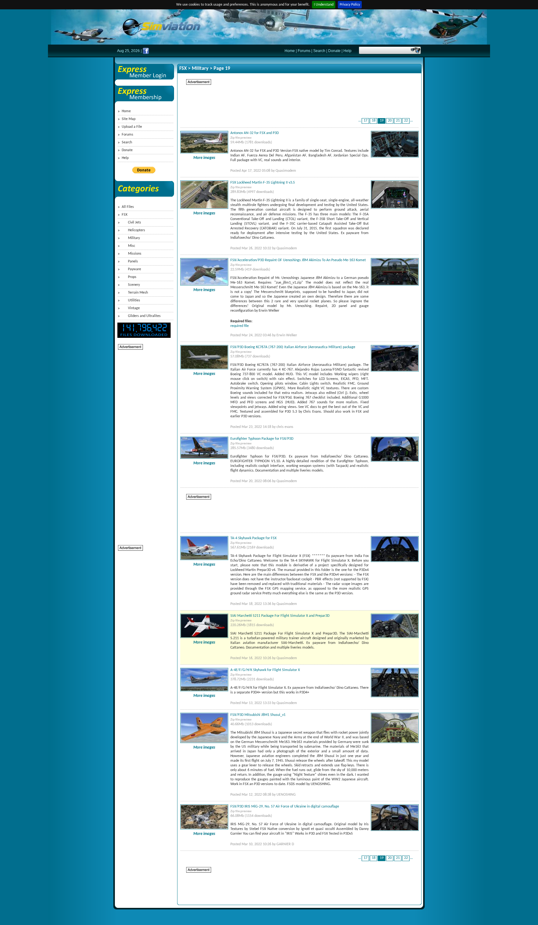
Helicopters (136, 230)
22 (406, 120)
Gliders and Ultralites (144, 316)
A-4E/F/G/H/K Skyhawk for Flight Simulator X (265, 670)
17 (365, 120)
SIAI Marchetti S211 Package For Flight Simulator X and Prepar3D (279, 616)
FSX (124, 215)
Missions (134, 254)
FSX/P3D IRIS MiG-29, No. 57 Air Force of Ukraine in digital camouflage (284, 806)
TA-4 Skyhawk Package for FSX (253, 538)
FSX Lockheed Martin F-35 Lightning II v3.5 (262, 183)
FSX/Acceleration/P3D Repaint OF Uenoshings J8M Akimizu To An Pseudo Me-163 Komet (298, 260)
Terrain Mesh (138, 293)
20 (390, 120)
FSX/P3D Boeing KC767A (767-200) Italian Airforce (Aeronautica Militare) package (292, 347)
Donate (334, 51)
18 (373, 120)
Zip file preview (241, 138)
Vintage (134, 308)
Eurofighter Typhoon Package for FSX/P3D (261, 439)
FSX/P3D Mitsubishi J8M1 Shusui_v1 (258, 715)
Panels (133, 261)
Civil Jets (134, 222)
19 (382, 120)
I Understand (323, 5)
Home (290, 51)
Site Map (128, 119)
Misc (131, 246)
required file (239, 326)
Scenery (134, 285)
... (359, 120)
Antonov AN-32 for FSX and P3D (254, 133)
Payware (134, 269)
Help (347, 51)
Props (132, 277)
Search (319, 51)
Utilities (134, 300)
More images (204, 158)
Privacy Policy (350, 5)
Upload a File (132, 127)
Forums (304, 51)
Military (134, 238)
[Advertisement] (143, 443)
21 (398, 120)
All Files (128, 207)
